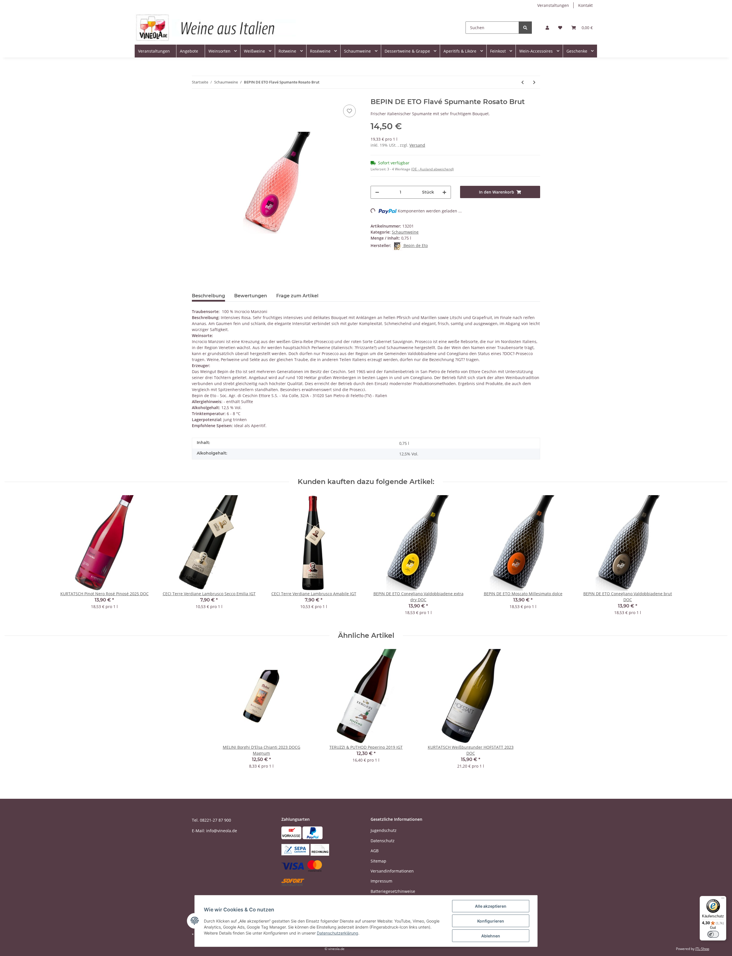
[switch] (713, 934)
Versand (417, 145)
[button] (547, 27)
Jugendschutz (384, 830)
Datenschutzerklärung (337, 933)
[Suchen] (525, 27)
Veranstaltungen (553, 5)
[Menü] (722, 899)
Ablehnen (490, 935)
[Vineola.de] (215, 28)
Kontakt (585, 5)
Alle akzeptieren (490, 906)
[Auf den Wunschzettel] (349, 111)
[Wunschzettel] (560, 27)
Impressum (381, 881)
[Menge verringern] (377, 192)
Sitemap (378, 861)
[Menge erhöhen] (444, 192)
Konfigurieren (490, 921)
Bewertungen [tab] (250, 295)
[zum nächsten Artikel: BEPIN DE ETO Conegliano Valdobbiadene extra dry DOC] (534, 82)
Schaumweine (405, 232)
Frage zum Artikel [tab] (297, 295)
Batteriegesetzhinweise (393, 891)
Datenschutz (383, 840)
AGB (375, 850)
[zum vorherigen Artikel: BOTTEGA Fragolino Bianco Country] (522, 82)
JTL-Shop (702, 948)
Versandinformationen (392, 871)
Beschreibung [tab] (208, 295)
